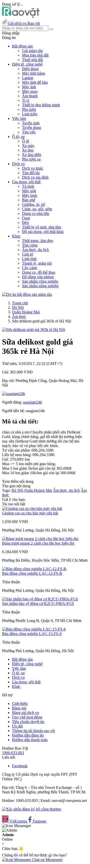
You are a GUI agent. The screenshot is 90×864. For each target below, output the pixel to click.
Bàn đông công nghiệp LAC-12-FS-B (32, 573)
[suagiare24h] (13, 394)
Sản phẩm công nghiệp (40, 281)
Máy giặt (29, 191)
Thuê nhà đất (32, 60)
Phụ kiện (29, 109)
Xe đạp (28, 150)
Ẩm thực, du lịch (35, 250)
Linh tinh (29, 259)
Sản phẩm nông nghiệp (40, 286)
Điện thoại (30, 69)
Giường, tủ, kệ (33, 204)
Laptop (27, 78)
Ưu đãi (17, 726)
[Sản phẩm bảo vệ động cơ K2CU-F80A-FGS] (40, 599)
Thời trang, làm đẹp (37, 240)
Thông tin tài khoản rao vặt (33, 731)
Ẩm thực (19, 316)
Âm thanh (30, 96)
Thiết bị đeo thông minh (41, 105)
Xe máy (28, 145)
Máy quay (30, 91)
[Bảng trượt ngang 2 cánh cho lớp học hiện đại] (40, 539)
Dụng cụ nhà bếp (35, 213)
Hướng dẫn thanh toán (30, 740)
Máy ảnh (29, 87)
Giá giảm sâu (32, 51)
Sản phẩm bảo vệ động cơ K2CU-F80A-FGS (38, 603)
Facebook (20, 766)
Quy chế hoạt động (27, 717)
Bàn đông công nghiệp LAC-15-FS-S (32, 634)
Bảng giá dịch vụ (25, 712)
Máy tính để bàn (35, 82)
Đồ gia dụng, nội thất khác (43, 231)
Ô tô (25, 141)
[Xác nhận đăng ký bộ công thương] (31, 809)
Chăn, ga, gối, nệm (37, 209)
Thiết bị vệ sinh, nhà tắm (41, 227)
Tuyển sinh (31, 123)
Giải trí (27, 254)
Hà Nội (18, 307)
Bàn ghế (28, 200)
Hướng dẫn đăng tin (28, 735)
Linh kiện (29, 114)
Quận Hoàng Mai (26, 312)
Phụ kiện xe (31, 159)
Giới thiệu (20, 703)
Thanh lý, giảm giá (37, 263)
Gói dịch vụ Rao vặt (24, 23)
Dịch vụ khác (32, 168)
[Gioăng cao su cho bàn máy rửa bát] (32, 508)
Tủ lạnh (28, 186)
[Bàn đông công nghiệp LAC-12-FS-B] (34, 569)
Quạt (26, 218)
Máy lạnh (29, 195)
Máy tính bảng (33, 73)
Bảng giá (19, 708)
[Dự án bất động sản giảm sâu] (27, 294)
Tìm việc (29, 132)
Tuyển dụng (31, 127)
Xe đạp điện (31, 155)
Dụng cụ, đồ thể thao (38, 272)
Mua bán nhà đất (35, 55)
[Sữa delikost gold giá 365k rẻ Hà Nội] (33, 329)
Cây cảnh (29, 268)
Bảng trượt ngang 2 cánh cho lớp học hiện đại (38, 543)
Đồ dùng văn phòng (38, 277)
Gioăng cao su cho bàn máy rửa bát (30, 513)
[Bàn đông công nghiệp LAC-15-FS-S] (34, 629)
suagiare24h (32, 402)
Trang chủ (20, 303)
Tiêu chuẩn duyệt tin (28, 721)
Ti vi (25, 100)
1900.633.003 (13, 753)
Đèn (25, 222)
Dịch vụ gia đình (35, 177)
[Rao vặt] (21, 16)
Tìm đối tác (31, 173)
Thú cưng (30, 245)
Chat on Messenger (46, 859)
